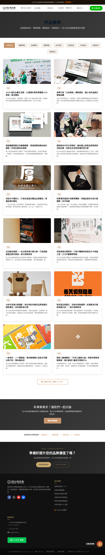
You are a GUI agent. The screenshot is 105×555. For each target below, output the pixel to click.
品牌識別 (34, 45)
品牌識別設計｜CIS (60, 486)
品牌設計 (44, 435)
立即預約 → (69, 2)
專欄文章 (69, 8)
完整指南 (50, 8)
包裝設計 (95, 45)
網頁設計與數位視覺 (60, 494)
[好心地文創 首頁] (9, 8)
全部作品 (9, 45)
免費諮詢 (97, 8)
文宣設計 (83, 45)
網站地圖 (61, 551)
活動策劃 (46, 45)
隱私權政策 (50, 551)
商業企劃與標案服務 (60, 501)
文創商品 (71, 45)
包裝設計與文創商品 (60, 497)
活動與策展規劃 (59, 490)
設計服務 (37, 8)
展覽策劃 (55, 435)
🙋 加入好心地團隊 (60, 510)
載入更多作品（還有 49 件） (52, 382)
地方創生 (59, 45)
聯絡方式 (80, 8)
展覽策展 (22, 45)
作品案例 (61, 8)
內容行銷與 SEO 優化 (61, 504)
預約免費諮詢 (52, 421)
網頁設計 (52, 52)
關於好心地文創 (26, 8)
